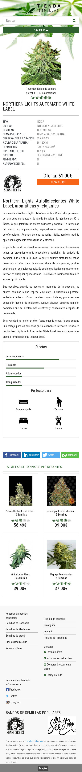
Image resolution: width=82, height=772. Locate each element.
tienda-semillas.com (35, 741)
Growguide (49, 625)
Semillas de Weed (15, 635)
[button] (12, 455)
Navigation (40, 29)
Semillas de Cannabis (17, 623)
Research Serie (14, 648)
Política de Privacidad (55, 637)
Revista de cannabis (55, 618)
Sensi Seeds (58, 181)
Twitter (13, 695)
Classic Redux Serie (16, 641)
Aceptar (43, 768)
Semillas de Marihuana (18, 629)
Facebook (14, 689)
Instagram (14, 702)
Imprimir (48, 631)
